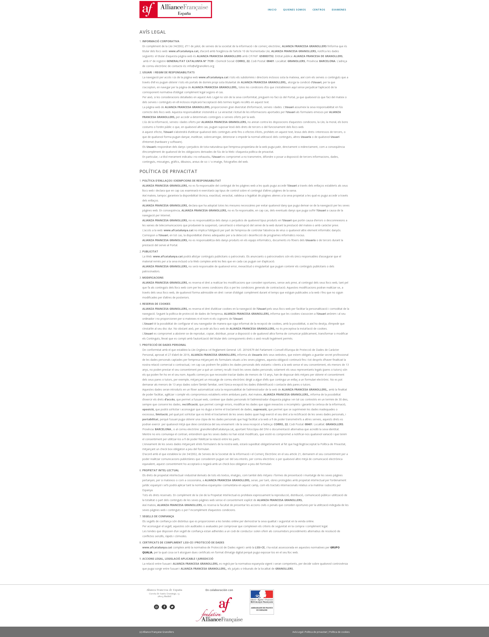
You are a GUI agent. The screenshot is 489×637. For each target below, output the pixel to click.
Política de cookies (339, 632)
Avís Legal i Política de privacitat (309, 632)
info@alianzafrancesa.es (164, 602)
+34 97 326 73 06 (164, 599)
